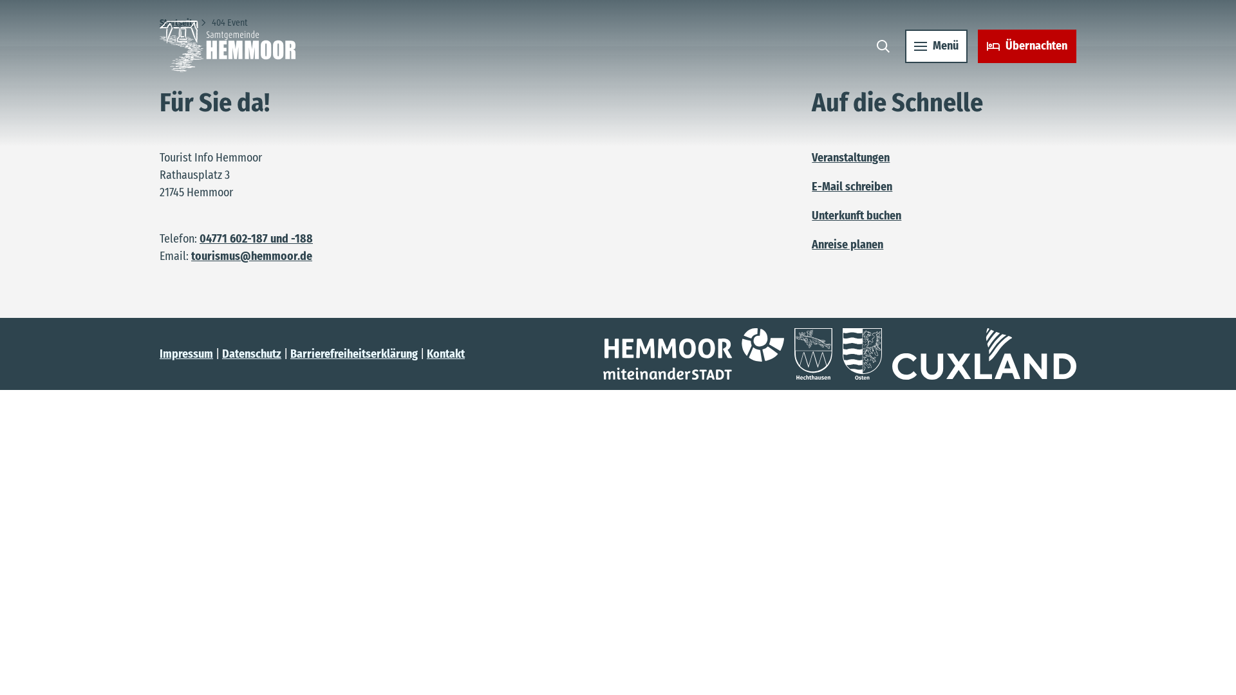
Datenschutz (251, 354)
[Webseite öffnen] (693, 354)
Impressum (186, 354)
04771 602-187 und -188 (256, 239)
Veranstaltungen (851, 158)
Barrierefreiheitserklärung (354, 354)
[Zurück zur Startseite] (227, 46)
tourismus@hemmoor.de (251, 256)
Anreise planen (847, 244)
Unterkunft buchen (856, 215)
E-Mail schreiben (852, 187)
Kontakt (446, 354)
